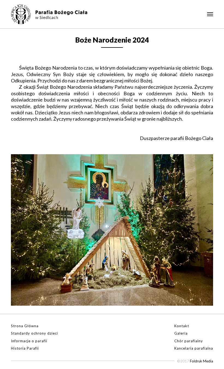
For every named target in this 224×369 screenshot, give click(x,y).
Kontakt (181, 326)
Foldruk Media (201, 361)
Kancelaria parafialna (193, 348)
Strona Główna (25, 326)
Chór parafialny (188, 341)
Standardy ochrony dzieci (34, 333)
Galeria (181, 333)
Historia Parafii (25, 348)
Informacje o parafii (29, 341)
